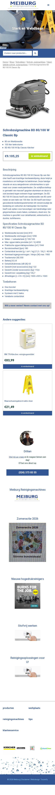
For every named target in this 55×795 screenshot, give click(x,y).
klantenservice (11, 730)
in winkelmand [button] (39, 156)
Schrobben (20, 62)
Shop (12, 62)
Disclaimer (25, 779)
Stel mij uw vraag (16, 457)
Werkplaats (34, 708)
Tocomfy (44, 779)
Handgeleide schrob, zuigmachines (27, 63)
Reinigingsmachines (13, 719)
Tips (31, 719)
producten (8, 708)
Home (5, 62)
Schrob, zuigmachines (36, 62)
